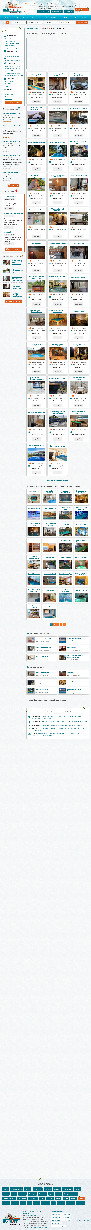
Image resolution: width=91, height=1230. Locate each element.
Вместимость (55, 17)
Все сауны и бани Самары (35, 28)
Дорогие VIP (9, 71)
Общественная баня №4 (11, 113)
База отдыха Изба (36, 345)
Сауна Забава (8, 232)
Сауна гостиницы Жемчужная (34, 590)
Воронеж (57, 1189)
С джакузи (8, 84)
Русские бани (9, 39)
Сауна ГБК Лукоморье (49, 491)
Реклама (54, 1217)
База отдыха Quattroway (78, 74)
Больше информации (14, 301)
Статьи (68, 1220)
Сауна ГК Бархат (50, 607)
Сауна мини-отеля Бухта (34, 524)
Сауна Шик (65, 524)
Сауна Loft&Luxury (34, 508)
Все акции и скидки (14, 249)
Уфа (53, 1203)
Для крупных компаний (12, 60)
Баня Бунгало (79, 210)
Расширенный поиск (14, 103)
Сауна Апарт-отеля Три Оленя (50, 524)
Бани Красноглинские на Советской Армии (75, 656)
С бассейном (9, 81)
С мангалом (8, 96)
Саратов (6, 1203)
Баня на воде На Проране (58, 74)
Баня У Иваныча (49, 541)
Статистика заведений (59, 1226)
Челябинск (70, 1203)
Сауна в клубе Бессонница (65, 541)
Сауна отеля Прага (79, 243)
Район (7, 17)
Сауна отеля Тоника (78, 277)
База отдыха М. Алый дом (79, 176)
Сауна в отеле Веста (36, 210)
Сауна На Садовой (81, 557)
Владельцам (69, 11)
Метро (16, 17)
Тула (29, 1203)
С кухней (79, 734)
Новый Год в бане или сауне (14, 75)
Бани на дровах (10, 46)
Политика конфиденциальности (38, 1227)
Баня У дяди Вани (72, 681)
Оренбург (50, 1198)
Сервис (66, 17)
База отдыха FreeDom (57, 243)
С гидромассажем (70, 728)
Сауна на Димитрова (65, 590)
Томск (22, 1203)
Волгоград (48, 1189)
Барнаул (27, 1189)
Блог (59, 1217)
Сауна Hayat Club (34, 491)
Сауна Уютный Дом (65, 574)
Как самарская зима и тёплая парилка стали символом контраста (17, 280)
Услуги (75, 17)
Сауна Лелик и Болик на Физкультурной (36, 378)
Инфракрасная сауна (11, 48)
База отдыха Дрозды (57, 142)
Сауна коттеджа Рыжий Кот (81, 491)
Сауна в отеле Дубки (10, 172)
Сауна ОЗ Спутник (34, 574)
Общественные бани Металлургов (74, 639)
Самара (81, 1198)
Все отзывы (14, 185)
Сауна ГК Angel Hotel (65, 508)
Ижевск (77, 1189)
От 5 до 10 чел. (54, 722)
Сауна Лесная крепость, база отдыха (57, 311)
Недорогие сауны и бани (13, 68)
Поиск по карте (57, 11)
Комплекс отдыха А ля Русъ (57, 277)
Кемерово (22, 1194)
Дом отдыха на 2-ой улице (36, 176)
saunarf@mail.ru (33, 1215)
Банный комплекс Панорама (78, 412)
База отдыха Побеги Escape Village (36, 277)
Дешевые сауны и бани (12, 66)
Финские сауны (10, 41)
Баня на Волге (78, 311)
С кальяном (8, 99)
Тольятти (15, 1203)
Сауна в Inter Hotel (50, 574)
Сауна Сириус (57, 108)
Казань (14, 1194)
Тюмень (36, 1203)
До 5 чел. (45, 722)
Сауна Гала (36, 243)
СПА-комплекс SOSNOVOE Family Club (36, 108)
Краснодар (32, 1194)
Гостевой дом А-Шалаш (36, 412)
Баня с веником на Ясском (81, 574)
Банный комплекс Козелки (13, 213)
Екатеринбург (67, 1189)
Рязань (73, 1198)
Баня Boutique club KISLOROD (58, 176)
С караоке (8, 92)
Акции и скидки (56, 1223)
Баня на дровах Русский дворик (81, 541)
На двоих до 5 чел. (11, 54)
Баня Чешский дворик (78, 108)
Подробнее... (8, 208)
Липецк (58, 1194)
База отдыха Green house (79, 378)
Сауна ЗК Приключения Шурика (65, 491)
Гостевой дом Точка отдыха (36, 446)
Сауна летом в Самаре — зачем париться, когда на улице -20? (17, 271)
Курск (51, 1194)
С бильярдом (9, 94)
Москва (5, 1189)
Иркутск (5, 1194)
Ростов (66, 1198)
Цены (45, 17)
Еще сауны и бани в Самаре (57, 480)
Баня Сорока (50, 590)
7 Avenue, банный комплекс (57, 209)
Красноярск (42, 1194)
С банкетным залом (46, 735)
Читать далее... (7, 119)
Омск (42, 1198)
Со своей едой (42, 734)
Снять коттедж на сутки (12, 73)
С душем (7, 86)
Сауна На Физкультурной (34, 557)
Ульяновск (45, 1203)
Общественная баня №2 (11, 141)
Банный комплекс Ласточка (34, 606)
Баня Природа (57, 345)
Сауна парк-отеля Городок (81, 508)
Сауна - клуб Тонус (50, 508)
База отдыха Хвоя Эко (36, 142)
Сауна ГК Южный (65, 557)
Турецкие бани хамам (12, 43)
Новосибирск (33, 1198)
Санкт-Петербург (16, 1189)
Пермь (58, 1198)
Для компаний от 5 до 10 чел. (12, 57)
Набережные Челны (70, 1194)
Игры (84, 17)
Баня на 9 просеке (81, 590)
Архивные (66, 1217)
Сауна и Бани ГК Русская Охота (36, 311)
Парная (25, 17)
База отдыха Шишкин (57, 378)
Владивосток (37, 1189)
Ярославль (80, 1203)
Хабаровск (61, 1203)
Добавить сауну (83, 9)
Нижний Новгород (9, 1198)
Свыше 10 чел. (65, 722)
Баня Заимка (71, 647)
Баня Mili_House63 (36, 75)
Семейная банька (10, 196)
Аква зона (35, 17)
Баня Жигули (50, 557)
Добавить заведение (58, 1220)
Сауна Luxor (34, 541)
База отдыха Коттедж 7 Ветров (78, 142)
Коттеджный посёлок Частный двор (57, 412)
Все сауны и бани (43, 11)
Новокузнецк (22, 1198)
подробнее (36, 101)
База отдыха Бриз (78, 345)
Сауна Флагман (81, 524)
